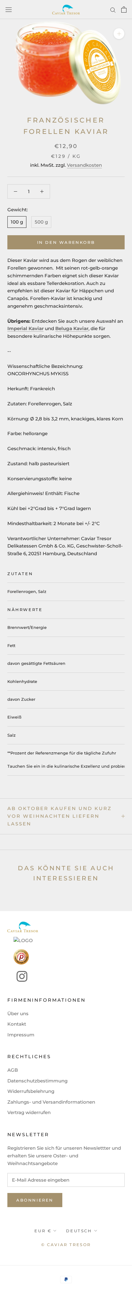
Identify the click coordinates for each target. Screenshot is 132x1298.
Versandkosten (84, 165)
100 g (17, 222)
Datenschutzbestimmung (37, 1081)
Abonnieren (34, 1200)
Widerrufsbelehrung (30, 1091)
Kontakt (16, 1024)
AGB (12, 1070)
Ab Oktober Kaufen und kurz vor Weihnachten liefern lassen (59, 816)
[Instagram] (17, 976)
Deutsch (79, 1230)
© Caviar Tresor (66, 1244)
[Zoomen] (119, 33)
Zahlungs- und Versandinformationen (51, 1102)
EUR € (42, 1230)
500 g (41, 222)
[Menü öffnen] (9, 9)
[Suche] (113, 9)
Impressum (20, 1035)
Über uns (18, 1013)
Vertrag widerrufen (29, 1112)
